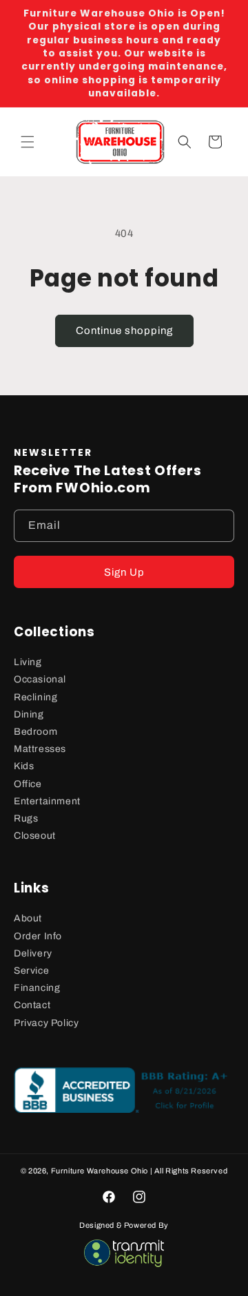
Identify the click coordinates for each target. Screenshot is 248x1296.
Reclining (35, 697)
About (28, 918)
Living (28, 662)
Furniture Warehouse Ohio (99, 1171)
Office (28, 784)
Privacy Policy (46, 1023)
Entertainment (47, 801)
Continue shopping (124, 330)
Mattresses (40, 749)
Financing (37, 988)
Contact (32, 1005)
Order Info (38, 936)
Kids (24, 766)
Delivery (33, 953)
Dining (29, 714)
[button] (27, 142)
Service (31, 970)
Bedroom (35, 732)
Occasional (40, 679)
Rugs (26, 818)
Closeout (35, 835)
